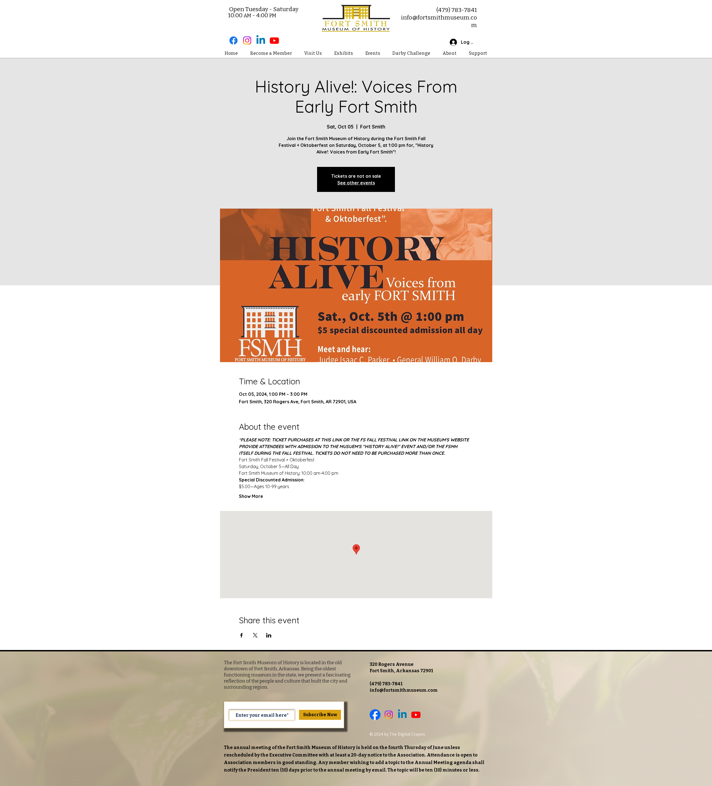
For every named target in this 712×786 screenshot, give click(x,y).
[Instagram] (247, 40)
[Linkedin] (260, 40)
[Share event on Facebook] (241, 635)
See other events (356, 183)
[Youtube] (274, 40)
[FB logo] (375, 714)
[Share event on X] (255, 635)
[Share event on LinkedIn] (268, 635)
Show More (251, 496)
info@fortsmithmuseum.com (404, 690)
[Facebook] (233, 40)
